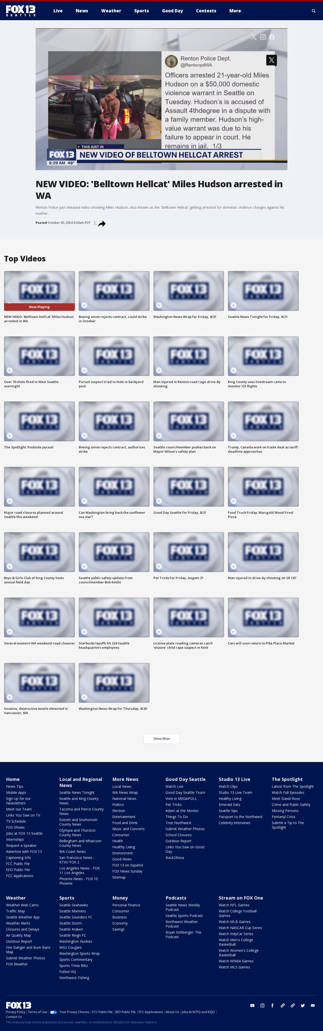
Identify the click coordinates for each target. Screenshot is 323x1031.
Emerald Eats (229, 804)
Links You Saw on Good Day (185, 849)
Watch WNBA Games (236, 961)
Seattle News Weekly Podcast (183, 907)
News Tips (14, 786)
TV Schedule (16, 821)
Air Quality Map (18, 935)
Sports (66, 898)
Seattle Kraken (71, 929)
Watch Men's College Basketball (236, 942)
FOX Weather (17, 964)
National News (124, 798)
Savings (118, 929)
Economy (120, 923)
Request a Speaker (21, 845)
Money (120, 898)
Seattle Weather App (23, 917)
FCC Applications (19, 875)
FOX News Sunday (127, 871)
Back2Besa (175, 857)
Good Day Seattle (186, 779)
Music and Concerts (128, 828)
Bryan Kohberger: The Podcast (183, 934)
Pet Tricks (174, 804)
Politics (118, 804)
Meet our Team (19, 809)
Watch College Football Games (238, 913)
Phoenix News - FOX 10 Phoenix (78, 881)
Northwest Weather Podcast (182, 924)
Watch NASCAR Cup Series (240, 927)
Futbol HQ (67, 971)
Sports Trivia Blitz (73, 965)
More (235, 11)
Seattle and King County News (78, 800)
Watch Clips (228, 786)
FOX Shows (15, 827)
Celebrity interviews (234, 822)
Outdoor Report (179, 840)
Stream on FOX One (241, 898)
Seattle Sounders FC (75, 917)
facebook (272, 1005)
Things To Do (177, 816)
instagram (262, 1005)
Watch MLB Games (235, 921)
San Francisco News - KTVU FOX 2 (77, 859)
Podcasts (176, 898)
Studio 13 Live (234, 779)
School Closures (179, 834)
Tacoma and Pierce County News (81, 811)
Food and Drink (125, 822)
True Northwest (179, 822)
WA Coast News (72, 851)
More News (125, 779)
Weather (16, 898)
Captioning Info (18, 857)
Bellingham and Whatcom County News (80, 843)
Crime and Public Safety (291, 804)
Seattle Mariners (72, 911)
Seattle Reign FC (72, 935)
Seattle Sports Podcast (184, 915)
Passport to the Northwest (241, 816)
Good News (122, 859)
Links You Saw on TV (23, 815)
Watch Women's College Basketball (239, 952)
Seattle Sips (228, 810)
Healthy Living (123, 847)
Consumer (120, 834)
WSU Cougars (70, 947)
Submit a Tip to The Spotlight (288, 825)
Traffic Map (15, 911)
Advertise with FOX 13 (24, 851)
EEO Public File (18, 869)
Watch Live (174, 786)
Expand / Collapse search (314, 11)
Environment (122, 853)
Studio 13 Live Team (235, 792)
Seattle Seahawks (73, 905)
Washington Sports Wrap (79, 953)
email (313, 1005)
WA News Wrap (125, 792)
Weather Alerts (18, 923)
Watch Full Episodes (288, 792)
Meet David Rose (286, 798)
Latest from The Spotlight (293, 786)
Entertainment (124, 816)
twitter (303, 1005)
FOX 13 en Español (127, 865)
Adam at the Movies (182, 810)
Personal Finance (126, 905)
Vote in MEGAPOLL (181, 798)
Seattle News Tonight (77, 792)
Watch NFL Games (234, 905)
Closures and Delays (22, 929)
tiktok (283, 1005)
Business (119, 917)
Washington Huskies (75, 941)
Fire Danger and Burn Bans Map (28, 949)
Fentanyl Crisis (283, 816)
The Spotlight (287, 779)
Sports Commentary (75, 959)
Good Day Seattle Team (185, 792)
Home (13, 779)
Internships (15, 839)
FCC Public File (18, 863)
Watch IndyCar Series (236, 933)
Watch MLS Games (234, 967)
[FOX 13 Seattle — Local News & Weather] (22, 11)
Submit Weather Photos (185, 828)
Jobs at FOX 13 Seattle (24, 833)
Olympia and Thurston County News (77, 832)
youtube (252, 1005)
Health (117, 840)
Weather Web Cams (22, 905)
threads (293, 1005)
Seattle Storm (70, 923)
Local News (121, 786)
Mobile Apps (16, 792)
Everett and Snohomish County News (78, 822)
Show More (161, 739)
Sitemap (119, 877)
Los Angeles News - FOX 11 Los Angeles (79, 870)
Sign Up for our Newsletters (18, 800)
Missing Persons (285, 810)
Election (118, 810)
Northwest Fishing (74, 977)
